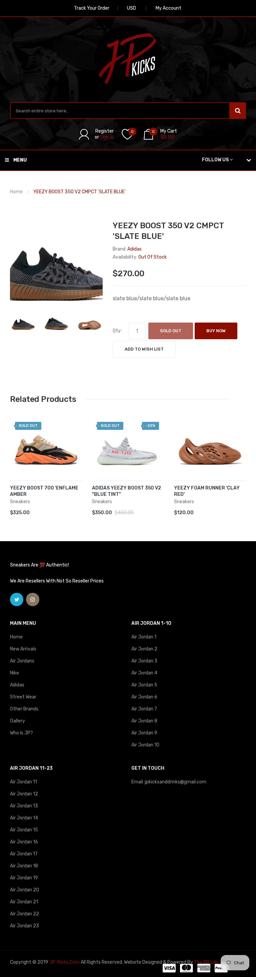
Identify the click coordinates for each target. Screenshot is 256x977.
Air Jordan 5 (144, 685)
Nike (14, 673)
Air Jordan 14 (24, 818)
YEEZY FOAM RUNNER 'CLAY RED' (207, 491)
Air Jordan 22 (24, 914)
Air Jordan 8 (144, 721)
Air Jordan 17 (24, 854)
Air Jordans (22, 661)
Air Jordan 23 (24, 926)
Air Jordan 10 (145, 745)
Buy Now (216, 330)
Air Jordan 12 (24, 794)
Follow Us (215, 160)
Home (16, 192)
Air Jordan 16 (24, 842)
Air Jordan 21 (24, 902)
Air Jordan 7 (144, 709)
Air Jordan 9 (144, 733)
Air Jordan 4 (144, 673)
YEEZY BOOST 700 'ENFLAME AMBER (44, 491)
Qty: (117, 331)
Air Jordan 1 (143, 637)
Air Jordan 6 (144, 697)
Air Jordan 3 (144, 661)
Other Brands (24, 709)
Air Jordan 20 (24, 890)
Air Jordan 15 (24, 830)
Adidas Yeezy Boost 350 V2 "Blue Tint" (126, 491)
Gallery (17, 721)
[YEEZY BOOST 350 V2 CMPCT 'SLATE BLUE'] (23, 321)
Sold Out (170, 330)
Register (104, 131)
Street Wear (23, 697)
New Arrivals (23, 649)
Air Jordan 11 (23, 782)
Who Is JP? (21, 733)
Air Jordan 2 (144, 649)
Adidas (17, 685)
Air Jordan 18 (24, 866)
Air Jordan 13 (24, 806)
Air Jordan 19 (24, 878)
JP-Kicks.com (64, 962)
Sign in (107, 137)
